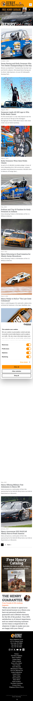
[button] (29, 5)
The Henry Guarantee (16, 683)
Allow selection (16, 371)
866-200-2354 (18, 645)
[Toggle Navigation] (30, 4)
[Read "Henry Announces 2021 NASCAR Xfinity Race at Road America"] (16, 518)
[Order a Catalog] (16, 574)
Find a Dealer (16, 665)
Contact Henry (16, 659)
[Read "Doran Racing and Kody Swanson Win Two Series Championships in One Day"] (16, 51)
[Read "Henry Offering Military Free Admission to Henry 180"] (16, 423)
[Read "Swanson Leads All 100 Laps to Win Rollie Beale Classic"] (16, 100)
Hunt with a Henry (16, 663)
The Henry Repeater (16, 655)
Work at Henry (16, 681)
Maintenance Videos (16, 668)
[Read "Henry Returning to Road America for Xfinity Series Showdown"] (16, 240)
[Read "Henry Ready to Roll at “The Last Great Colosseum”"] (16, 285)
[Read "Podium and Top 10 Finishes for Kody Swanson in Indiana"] (16, 195)
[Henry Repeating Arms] (12, 4)
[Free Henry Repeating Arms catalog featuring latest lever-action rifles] (16, 9)
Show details (24, 362)
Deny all (16, 375)
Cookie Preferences (16, 672)
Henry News (16, 679)
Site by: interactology (16, 696)
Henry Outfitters (16, 657)
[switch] (28, 348)
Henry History (17, 678)
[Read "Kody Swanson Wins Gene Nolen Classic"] (16, 149)
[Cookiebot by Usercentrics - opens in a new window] (23, 325)
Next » (9, 545)
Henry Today (16, 676)
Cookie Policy (16, 674)
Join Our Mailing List (16, 670)
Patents (16, 654)
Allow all (16, 367)
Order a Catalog (16, 661)
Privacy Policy (16, 685)
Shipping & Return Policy (16, 687)
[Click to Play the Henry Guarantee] (27, 598)
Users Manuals (16, 667)
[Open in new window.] (10, 650)
